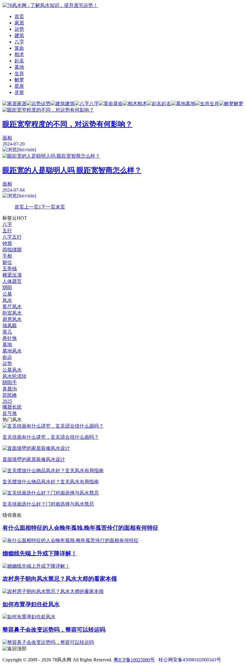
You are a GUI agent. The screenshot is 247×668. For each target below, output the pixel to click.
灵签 (19, 92)
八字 (19, 41)
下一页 (48, 206)
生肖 (19, 73)
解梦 (19, 79)
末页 (60, 206)
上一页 (31, 206)
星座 (19, 86)
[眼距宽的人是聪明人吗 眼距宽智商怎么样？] (123, 156)
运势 (19, 29)
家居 (19, 22)
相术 (19, 54)
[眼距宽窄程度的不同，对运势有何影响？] (123, 110)
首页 (19, 16)
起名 (19, 60)
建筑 (19, 35)
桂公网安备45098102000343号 (189, 659)
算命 (19, 48)
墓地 (19, 67)
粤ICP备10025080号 (134, 659)
